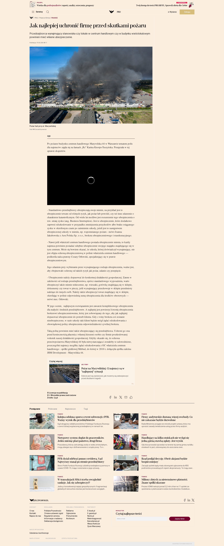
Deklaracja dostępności (53, 521)
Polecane (52, 409)
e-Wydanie (172, 12)
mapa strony (35, 538)
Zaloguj (187, 12)
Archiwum (70, 518)
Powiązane (35, 409)
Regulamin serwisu (52, 516)
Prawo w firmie (44, 18)
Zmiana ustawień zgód (53, 513)
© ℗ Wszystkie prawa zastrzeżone (61, 395)
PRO (119, 12)
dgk (49, 136)
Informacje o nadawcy (53, 518)
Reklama (70, 511)
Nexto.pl (90, 516)
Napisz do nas (35, 516)
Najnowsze (70, 409)
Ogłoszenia (71, 513)
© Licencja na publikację (57, 393)
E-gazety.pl (91, 513)
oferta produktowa (69, 538)
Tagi (86, 409)
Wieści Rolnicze (93, 524)
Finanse (54, 18)
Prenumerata (71, 516)
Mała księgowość (94, 518)
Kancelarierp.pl (93, 521)
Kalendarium (51, 538)
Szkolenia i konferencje (39, 533)
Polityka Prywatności (52, 511)
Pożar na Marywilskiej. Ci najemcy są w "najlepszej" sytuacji (102, 370)
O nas (32, 511)
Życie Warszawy (94, 526)
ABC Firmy (84, 364)
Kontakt (33, 513)
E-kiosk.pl (91, 511)
